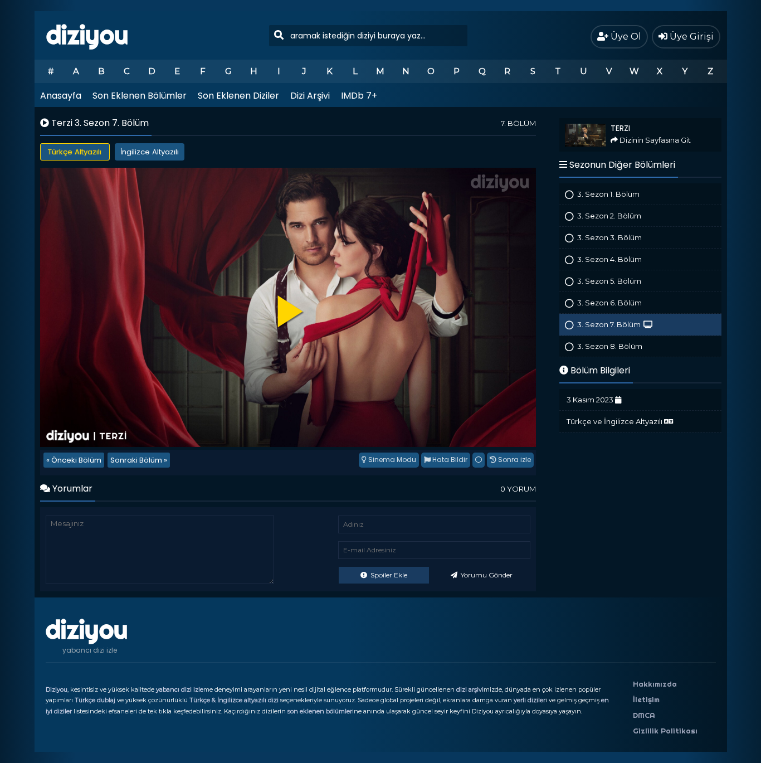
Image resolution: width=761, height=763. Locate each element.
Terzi (566, 123)
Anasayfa (60, 95)
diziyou (87, 35)
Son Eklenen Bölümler (139, 95)
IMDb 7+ (359, 95)
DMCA (644, 715)
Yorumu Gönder (486, 575)
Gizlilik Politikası (665, 730)
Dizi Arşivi (310, 95)
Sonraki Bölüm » (138, 460)
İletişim (646, 699)
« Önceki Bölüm (73, 460)
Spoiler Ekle (388, 575)
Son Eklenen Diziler (238, 95)
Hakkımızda (655, 683)
